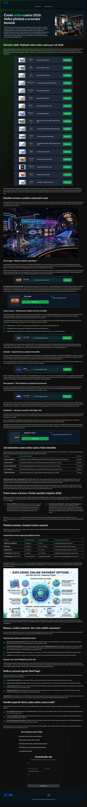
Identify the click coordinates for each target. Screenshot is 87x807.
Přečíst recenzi (35, 302)
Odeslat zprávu (43, 785)
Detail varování (35, 438)
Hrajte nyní (67, 280)
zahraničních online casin (15, 517)
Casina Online (38, 6)
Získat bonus (67, 60)
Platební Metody (48, 6)
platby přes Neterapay (20, 563)
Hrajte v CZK (67, 396)
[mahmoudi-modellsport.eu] (6, 3)
